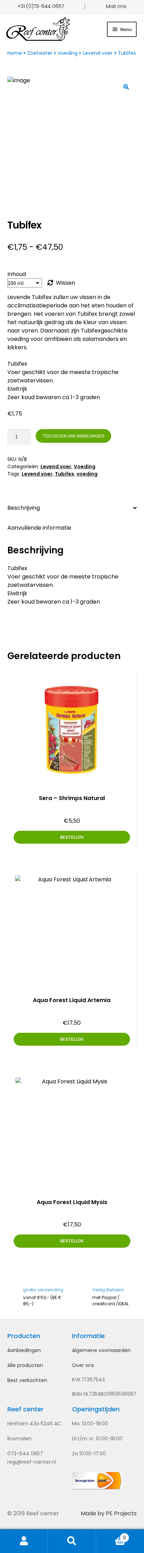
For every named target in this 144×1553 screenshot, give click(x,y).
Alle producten (25, 1365)
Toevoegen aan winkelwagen (74, 436)
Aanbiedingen (24, 1350)
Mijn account (24, 1541)
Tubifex (64, 473)
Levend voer (98, 53)
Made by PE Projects (109, 1513)
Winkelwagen (111, 1534)
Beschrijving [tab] (23, 508)
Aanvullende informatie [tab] (39, 528)
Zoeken (72, 1541)
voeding (87, 473)
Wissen (65, 283)
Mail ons (116, 6)
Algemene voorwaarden (101, 1350)
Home (14, 53)
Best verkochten (27, 1380)
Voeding (68, 53)
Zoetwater (39, 53)
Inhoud (16, 274)
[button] (126, 86)
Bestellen (72, 837)
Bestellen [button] (72, 1039)
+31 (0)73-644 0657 (40, 6)
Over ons (83, 1365)
